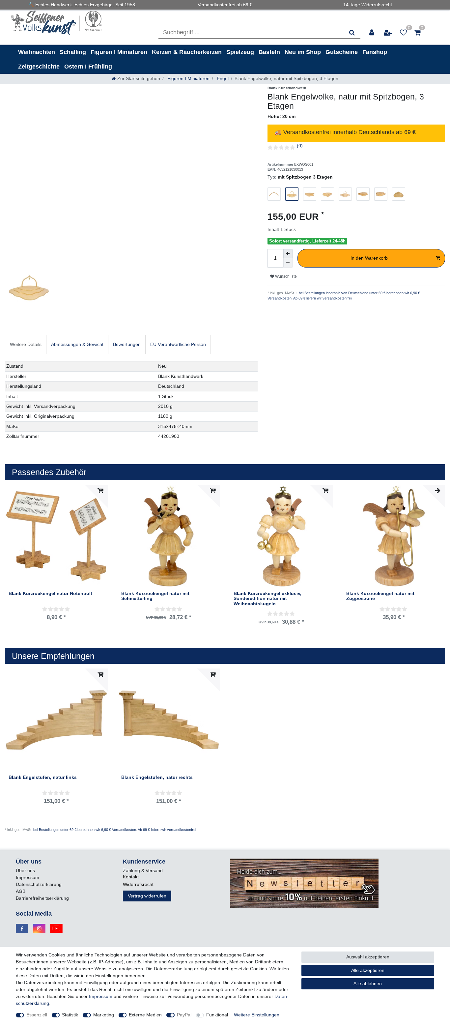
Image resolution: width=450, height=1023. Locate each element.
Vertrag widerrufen (147, 895)
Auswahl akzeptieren (367, 956)
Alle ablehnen (367, 983)
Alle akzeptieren (367, 970)
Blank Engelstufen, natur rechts (157, 777)
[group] (169, 536)
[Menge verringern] (288, 263)
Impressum (27, 877)
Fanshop (374, 52)
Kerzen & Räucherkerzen (187, 52)
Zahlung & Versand (143, 870)
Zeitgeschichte (39, 66)
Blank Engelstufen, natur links (43, 777)
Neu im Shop (303, 52)
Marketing (103, 1014)
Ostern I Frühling (88, 66)
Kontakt (131, 876)
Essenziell (36, 1014)
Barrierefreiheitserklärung (42, 898)
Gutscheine (341, 52)
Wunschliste (285, 276)
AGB (20, 891)
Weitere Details (26, 344)
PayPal (184, 1014)
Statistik (70, 1014)
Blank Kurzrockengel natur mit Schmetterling (155, 596)
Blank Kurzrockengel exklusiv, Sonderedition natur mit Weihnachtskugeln (267, 598)
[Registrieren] (388, 32)
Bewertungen (127, 344)
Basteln (269, 52)
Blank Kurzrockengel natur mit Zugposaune (380, 596)
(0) (300, 145)
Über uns (25, 870)
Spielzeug (240, 52)
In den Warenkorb (369, 258)
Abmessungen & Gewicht (77, 344)
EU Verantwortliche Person (178, 344)
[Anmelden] (372, 32)
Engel (222, 78)
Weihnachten (36, 52)
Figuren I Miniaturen (119, 52)
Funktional (217, 1014)
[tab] (25, 344)
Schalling (73, 52)
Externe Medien (145, 1014)
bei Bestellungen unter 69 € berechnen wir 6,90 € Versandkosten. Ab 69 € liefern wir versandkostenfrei (114, 830)
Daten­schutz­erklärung (39, 884)
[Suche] (352, 32)
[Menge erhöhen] (288, 253)
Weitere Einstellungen (256, 1014)
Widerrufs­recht (138, 884)
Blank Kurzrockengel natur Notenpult (50, 593)
